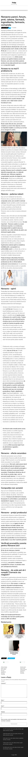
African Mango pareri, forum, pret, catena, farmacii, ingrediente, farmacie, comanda (4, 670)
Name (2, 700)
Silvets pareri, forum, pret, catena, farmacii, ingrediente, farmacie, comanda (23, 670)
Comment (3, 683)
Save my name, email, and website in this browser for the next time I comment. (13, 720)
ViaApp (14, 2)
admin (14, 27)
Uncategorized (11, 658)
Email (2, 706)
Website (3, 712)
